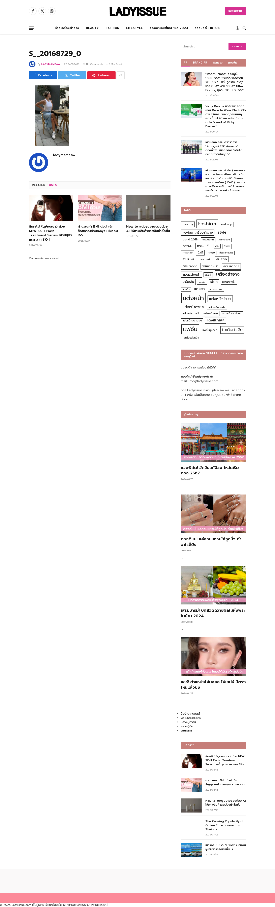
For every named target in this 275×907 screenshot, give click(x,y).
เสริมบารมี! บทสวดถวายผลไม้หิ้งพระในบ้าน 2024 (213, 613)
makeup (226, 224)
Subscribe (235, 11)
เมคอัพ (202, 282)
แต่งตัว (186, 289)
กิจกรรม (218, 63)
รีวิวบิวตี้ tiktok (207, 28)
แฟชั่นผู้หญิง (210, 330)
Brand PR (200, 63)
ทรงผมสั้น (204, 246)
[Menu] (31, 28)
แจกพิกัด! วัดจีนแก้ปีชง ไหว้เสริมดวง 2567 (210, 470)
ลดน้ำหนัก (205, 259)
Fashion (112, 28)
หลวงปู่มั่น (187, 726)
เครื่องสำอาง (228, 274)
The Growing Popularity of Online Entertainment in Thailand (224, 825)
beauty (188, 224)
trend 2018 (190, 239)
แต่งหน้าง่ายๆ (220, 299)
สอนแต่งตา (231, 266)
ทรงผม (187, 246)
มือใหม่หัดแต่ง (226, 252)
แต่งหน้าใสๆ (215, 320)
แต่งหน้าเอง (211, 313)
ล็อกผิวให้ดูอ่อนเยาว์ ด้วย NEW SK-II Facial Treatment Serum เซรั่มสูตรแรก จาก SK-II (50, 233)
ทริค (217, 246)
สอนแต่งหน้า (192, 274)
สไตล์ (208, 275)
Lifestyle (134, 28)
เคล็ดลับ (188, 281)
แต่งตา (199, 288)
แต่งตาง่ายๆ (216, 289)
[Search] (244, 28)
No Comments (94, 64)
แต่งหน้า (193, 298)
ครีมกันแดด (224, 239)
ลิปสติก (221, 259)
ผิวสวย (211, 252)
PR (185, 63)
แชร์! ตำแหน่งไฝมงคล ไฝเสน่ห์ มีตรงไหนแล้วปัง (213, 684)
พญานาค (186, 730)
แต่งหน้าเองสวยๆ (192, 320)
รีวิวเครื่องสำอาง (67, 28)
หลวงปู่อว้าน (188, 722)
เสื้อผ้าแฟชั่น (228, 282)
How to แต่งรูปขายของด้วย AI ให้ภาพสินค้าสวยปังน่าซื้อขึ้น (148, 229)
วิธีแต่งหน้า (210, 266)
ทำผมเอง (188, 252)
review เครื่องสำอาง (198, 232)
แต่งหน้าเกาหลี (191, 313)
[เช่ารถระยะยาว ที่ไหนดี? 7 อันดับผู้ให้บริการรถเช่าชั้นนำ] (191, 850)
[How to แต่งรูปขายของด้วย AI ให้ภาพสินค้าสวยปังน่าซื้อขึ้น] (148, 208)
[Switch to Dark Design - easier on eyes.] (237, 28)
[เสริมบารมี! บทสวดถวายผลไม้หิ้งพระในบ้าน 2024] (213, 585)
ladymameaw (50, 64)
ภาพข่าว (232, 63)
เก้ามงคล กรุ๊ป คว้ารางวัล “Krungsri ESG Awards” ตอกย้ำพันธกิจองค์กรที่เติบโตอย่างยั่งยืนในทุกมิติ (223, 148)
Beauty (92, 28)
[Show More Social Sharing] (121, 75)
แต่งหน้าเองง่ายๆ (231, 313)
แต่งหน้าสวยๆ (193, 307)
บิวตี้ (200, 252)
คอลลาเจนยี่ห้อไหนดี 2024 (169, 28)
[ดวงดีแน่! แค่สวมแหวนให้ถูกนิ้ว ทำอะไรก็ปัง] (213, 514)
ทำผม (227, 246)
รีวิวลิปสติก (189, 259)
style (222, 232)
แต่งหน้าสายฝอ (217, 307)
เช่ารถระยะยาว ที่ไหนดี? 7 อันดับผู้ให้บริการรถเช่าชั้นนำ (225, 847)
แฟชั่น (190, 329)
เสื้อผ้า (214, 282)
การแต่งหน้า (208, 239)
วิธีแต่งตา (190, 266)
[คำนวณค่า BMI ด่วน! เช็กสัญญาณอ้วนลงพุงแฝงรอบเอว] (100, 208)
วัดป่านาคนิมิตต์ (190, 714)
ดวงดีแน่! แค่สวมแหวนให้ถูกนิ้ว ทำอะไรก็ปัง (211, 541)
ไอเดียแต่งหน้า (191, 338)
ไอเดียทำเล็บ (232, 330)
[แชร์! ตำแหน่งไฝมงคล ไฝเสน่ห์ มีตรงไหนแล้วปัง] (213, 656)
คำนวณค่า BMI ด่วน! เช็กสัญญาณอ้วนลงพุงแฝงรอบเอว (98, 231)
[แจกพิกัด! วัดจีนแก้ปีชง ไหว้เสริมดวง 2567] (213, 442)
